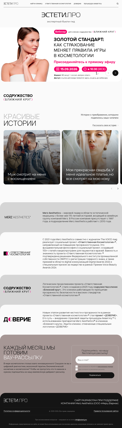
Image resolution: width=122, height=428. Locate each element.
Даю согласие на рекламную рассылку (91, 369)
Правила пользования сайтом (106, 411)
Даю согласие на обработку (96, 366)
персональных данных (105, 366)
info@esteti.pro (81, 420)
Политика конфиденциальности (17, 411)
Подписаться (95, 375)
